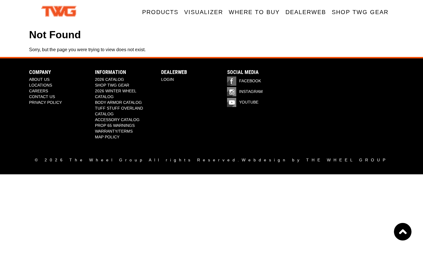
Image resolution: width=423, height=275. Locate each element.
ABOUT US (39, 79)
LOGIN (167, 79)
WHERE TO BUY (254, 12)
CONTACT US (42, 96)
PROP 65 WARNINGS (115, 125)
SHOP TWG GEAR (360, 12)
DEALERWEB (305, 12)
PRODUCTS (160, 12)
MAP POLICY (107, 137)
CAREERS (38, 91)
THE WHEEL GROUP (347, 160)
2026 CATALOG (109, 79)
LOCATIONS (40, 85)
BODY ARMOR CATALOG (118, 102)
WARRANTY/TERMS (114, 131)
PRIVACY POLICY (45, 102)
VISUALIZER (203, 12)
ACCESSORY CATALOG (117, 119)
